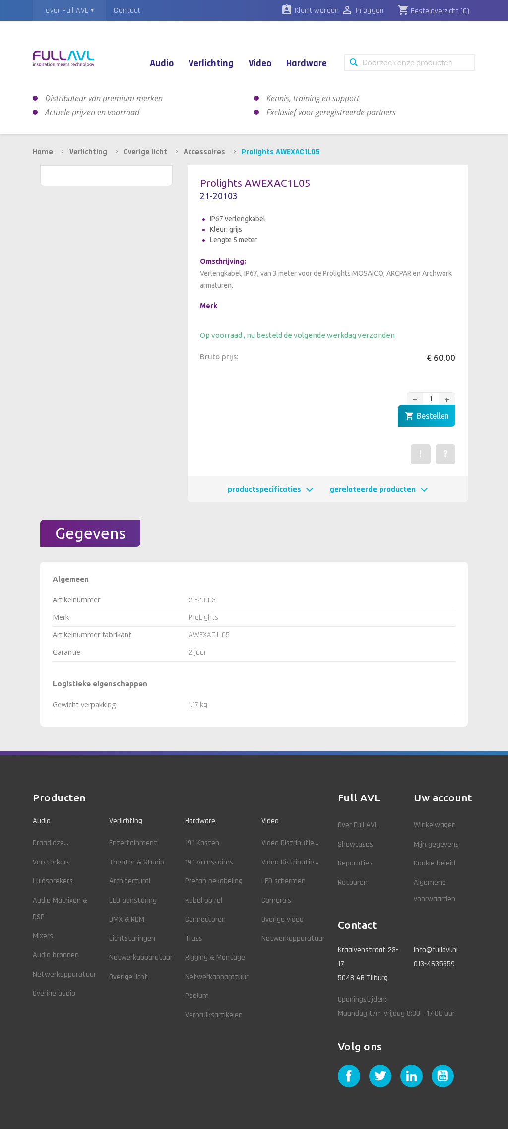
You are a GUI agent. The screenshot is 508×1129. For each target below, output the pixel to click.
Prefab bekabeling (214, 881)
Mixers (43, 936)
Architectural (129, 881)
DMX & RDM (126, 919)
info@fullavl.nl (436, 950)
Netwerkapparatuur (64, 974)
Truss (193, 938)
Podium (197, 996)
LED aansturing (133, 900)
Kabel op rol (203, 900)
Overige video (282, 919)
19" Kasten (202, 843)
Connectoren (205, 919)
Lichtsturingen (132, 938)
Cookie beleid (434, 863)
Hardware (200, 821)
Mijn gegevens (436, 844)
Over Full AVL (358, 825)
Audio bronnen (56, 955)
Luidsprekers (53, 881)
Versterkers (51, 862)
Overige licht (128, 977)
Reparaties (355, 863)
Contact (127, 10)
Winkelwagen (435, 825)
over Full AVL (67, 10)
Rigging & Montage (215, 957)
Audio (42, 821)
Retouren (353, 882)
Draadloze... (50, 843)
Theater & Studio (136, 862)
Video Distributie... (289, 843)
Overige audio (54, 993)
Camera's (276, 900)
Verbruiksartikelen (214, 1015)
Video (270, 821)
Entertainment (133, 843)
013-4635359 (434, 964)
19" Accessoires (209, 862)
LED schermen (283, 881)
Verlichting (125, 821)
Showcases (355, 844)
